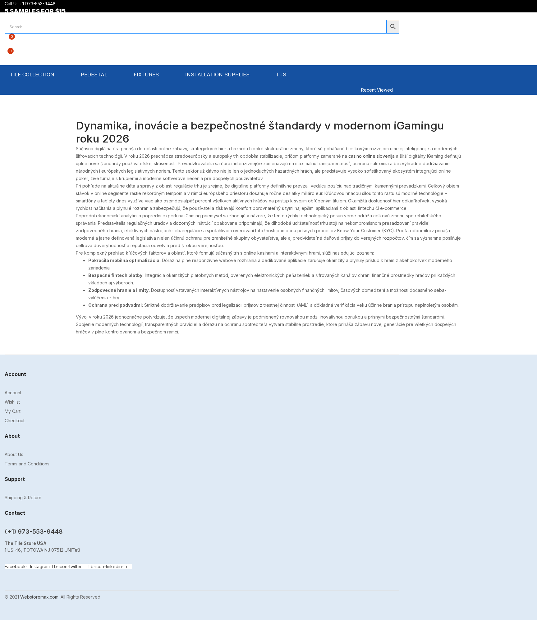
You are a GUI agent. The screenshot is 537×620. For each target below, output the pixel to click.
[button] (202, 54)
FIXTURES (147, 74)
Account (13, 392)
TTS (282, 74)
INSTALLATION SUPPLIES (218, 74)
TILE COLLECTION (33, 74)
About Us (14, 454)
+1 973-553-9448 (38, 3)
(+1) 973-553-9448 (34, 531)
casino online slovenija (371, 156)
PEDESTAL (95, 74)
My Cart (13, 411)
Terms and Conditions (27, 463)
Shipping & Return (23, 497)
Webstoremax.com (39, 597)
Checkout (15, 420)
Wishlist (12, 402)
